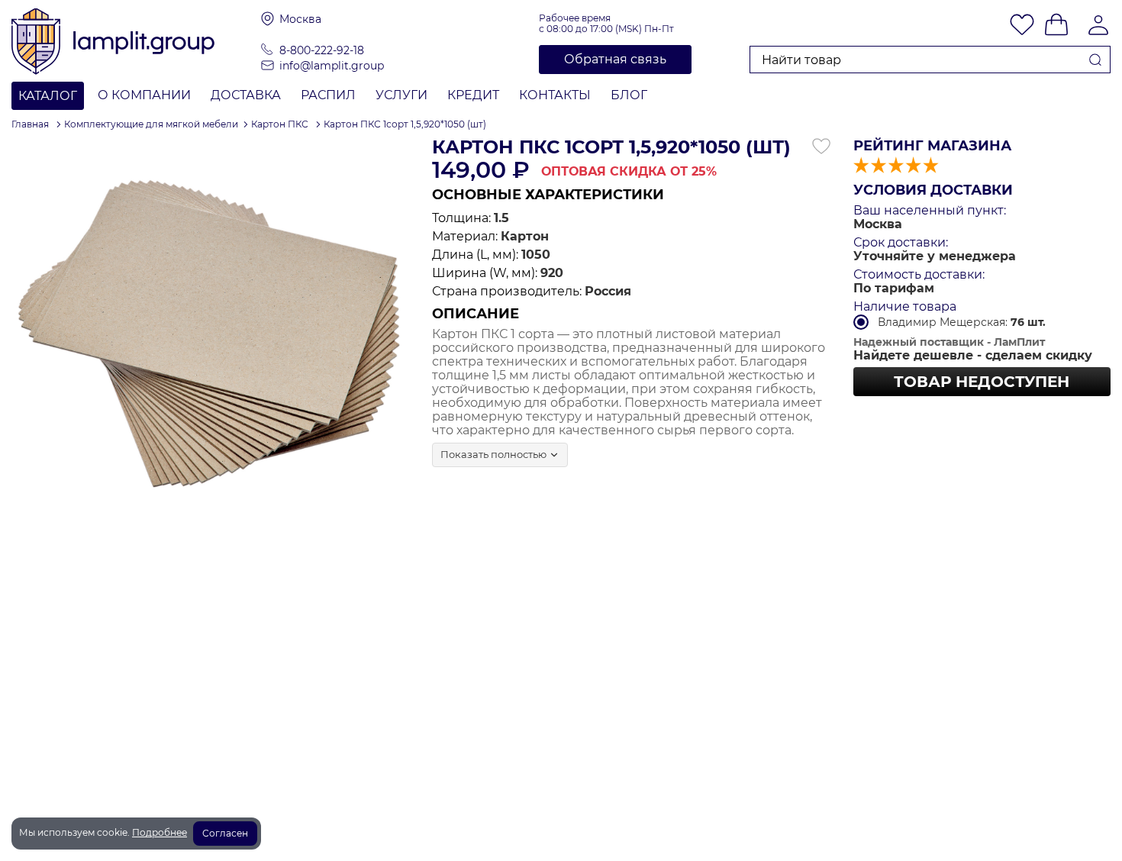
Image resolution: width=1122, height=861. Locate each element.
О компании (144, 95)
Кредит (473, 95)
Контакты (555, 95)
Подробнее (159, 832)
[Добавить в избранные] (821, 146)
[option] (210, 336)
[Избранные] (1022, 26)
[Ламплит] (136, 41)
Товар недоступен (981, 381)
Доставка (246, 95)
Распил (328, 95)
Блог (629, 95)
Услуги (401, 95)
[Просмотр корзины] (1056, 26)
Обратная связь (615, 59)
